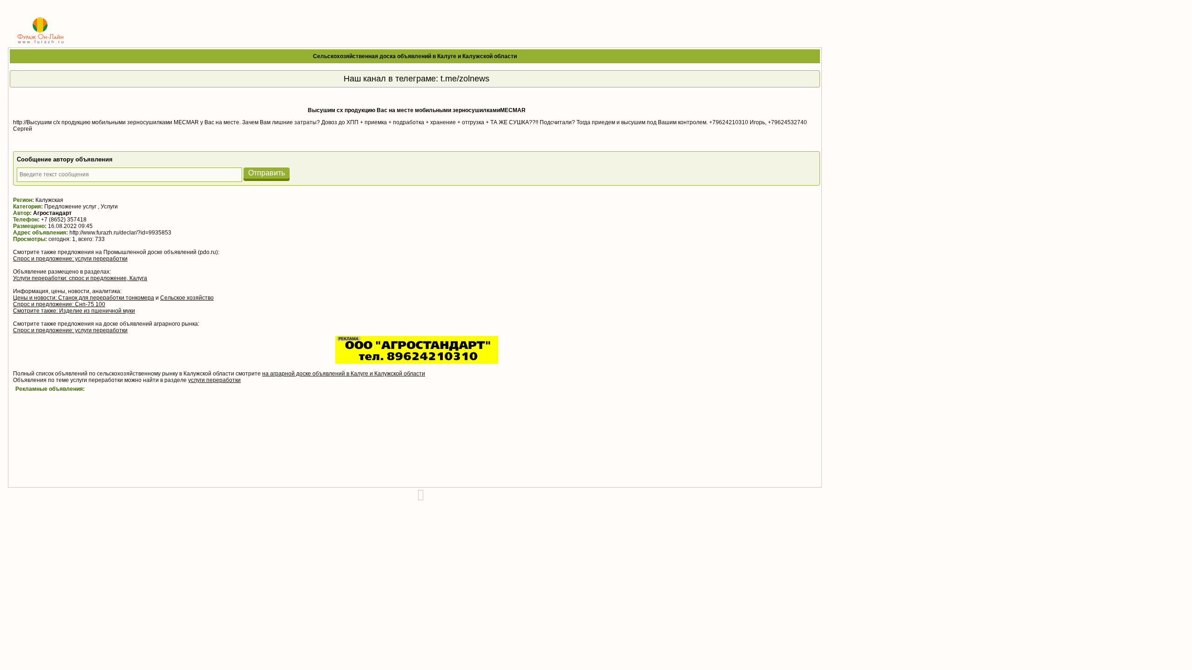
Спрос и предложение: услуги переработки (70, 258)
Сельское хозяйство (187, 298)
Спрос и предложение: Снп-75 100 (59, 304)
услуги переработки (214, 380)
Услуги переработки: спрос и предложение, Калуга (80, 278)
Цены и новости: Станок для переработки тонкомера (83, 298)
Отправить (266, 173)
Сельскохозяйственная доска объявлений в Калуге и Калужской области (415, 56)
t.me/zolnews (464, 78)
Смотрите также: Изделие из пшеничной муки (74, 311)
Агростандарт (52, 213)
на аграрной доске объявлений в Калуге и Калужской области (343, 373)
